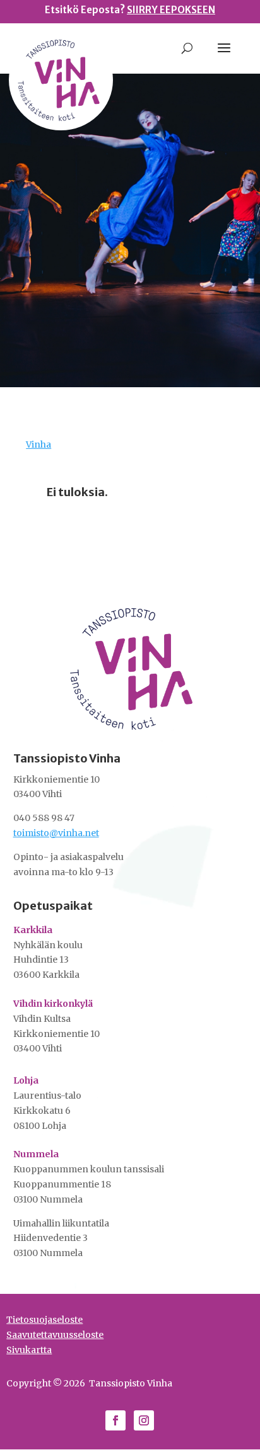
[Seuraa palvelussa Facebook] (115, 1420)
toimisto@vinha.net (56, 833)
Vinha (38, 444)
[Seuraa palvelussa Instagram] (144, 1420)
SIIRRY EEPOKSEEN (171, 10)
